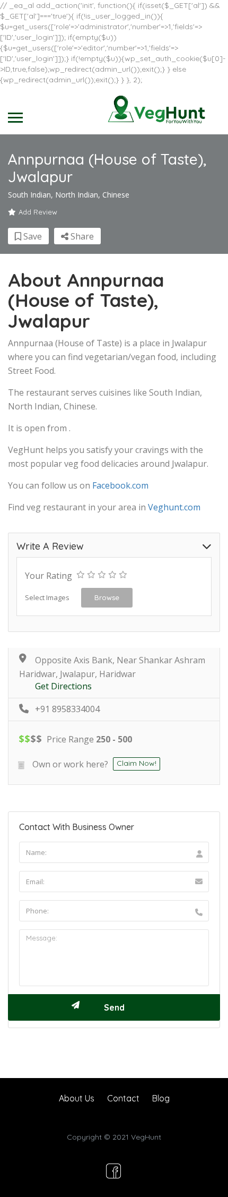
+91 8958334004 (67, 709)
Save (31, 236)
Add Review (38, 212)
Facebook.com (120, 485)
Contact (123, 1098)
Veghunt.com (174, 507)
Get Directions (63, 686)
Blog (161, 1098)
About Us (76, 1098)
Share (81, 236)
